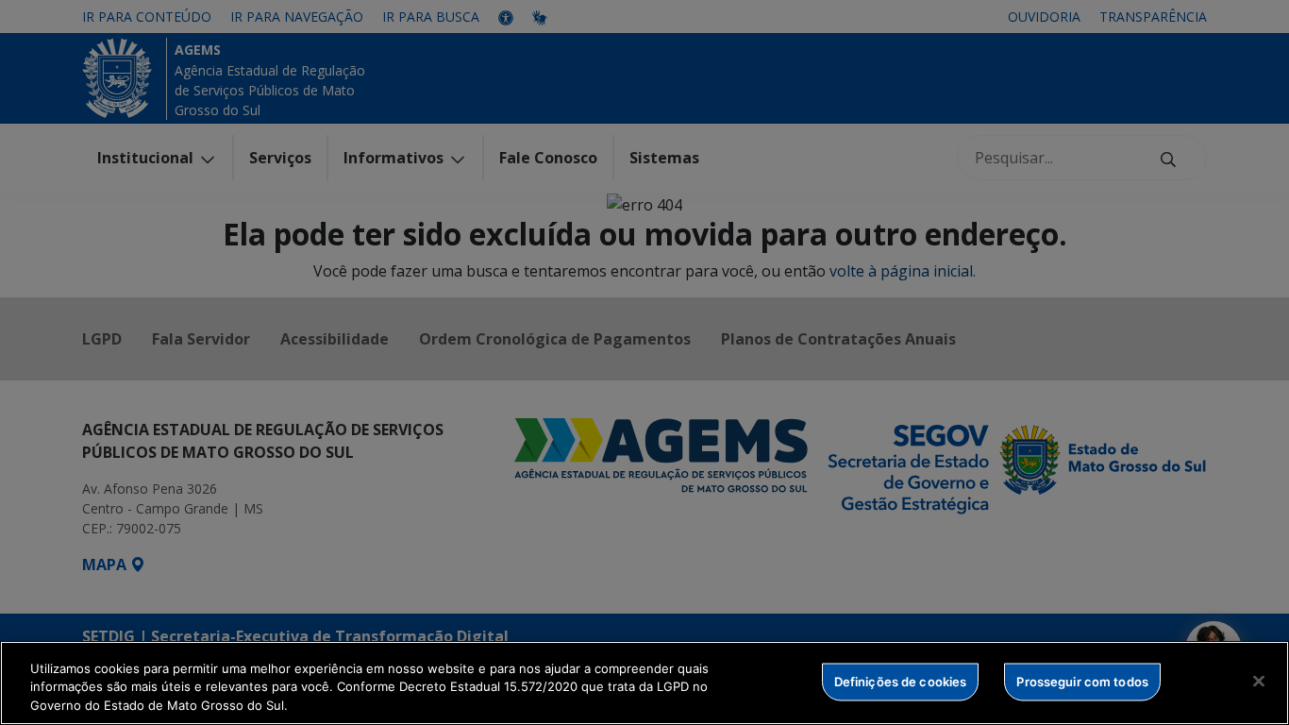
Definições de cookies (900, 680)
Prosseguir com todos (1082, 680)
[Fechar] (1259, 680)
